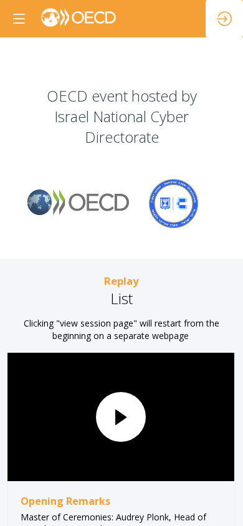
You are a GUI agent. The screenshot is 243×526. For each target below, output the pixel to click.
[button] (18, 18)
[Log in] (224, 18)
